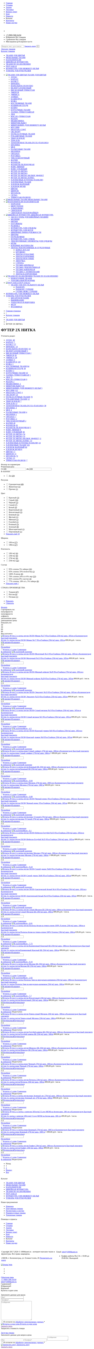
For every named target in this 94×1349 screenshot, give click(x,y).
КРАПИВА (15, 145)
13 (16, 403)
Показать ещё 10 (13, 534)
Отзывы (9, 5)
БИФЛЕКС (15, 84)
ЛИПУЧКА (20, 261)
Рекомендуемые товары (16, 1213)
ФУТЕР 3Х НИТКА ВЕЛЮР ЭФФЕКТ (27, 175)
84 (28, 366)
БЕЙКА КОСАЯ (23, 250)
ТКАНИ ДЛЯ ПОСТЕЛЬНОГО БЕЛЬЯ (27, 285)
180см (13, 545)
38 (45, 406)
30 (25, 368)
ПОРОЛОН (15, 204)
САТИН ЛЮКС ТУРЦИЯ (26, 291)
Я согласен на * (24, 1322)
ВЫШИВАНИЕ (17, 300)
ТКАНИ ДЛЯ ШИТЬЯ (15, 55)
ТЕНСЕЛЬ (15, 140)
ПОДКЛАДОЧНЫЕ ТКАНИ (23, 134)
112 (16, 390)
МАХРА (14, 119)
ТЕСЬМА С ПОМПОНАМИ (28, 272)
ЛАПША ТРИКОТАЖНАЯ (22, 112)
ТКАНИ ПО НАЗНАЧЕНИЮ (18, 64)
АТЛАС (14, 77)
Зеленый (14, 527)
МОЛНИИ (15, 219)
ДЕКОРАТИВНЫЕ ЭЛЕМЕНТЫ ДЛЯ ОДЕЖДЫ (31, 241)
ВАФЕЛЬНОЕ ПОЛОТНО (22, 86)
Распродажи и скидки (15, 1211)
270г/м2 (13, 558)
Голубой (13, 522)
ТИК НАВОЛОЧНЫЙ (20, 158)
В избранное (6, 652)
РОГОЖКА (15, 156)
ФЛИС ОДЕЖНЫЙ (19, 169)
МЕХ (13, 147)
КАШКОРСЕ (16, 99)
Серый (13, 500)
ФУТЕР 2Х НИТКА (19, 171)
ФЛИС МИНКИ (17, 167)
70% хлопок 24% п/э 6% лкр (22, 576)
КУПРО (14, 108)
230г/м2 (13, 556)
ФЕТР (13, 305)
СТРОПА (20, 263)
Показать (9, 601)
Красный (14, 498)
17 (14, 452)
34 (30, 349)
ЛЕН (13, 114)
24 (17, 395)
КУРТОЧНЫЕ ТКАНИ (20, 110)
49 (14, 423)
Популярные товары (14, 1209)
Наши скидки (11, 23)
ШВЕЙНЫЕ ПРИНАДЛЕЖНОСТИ (26, 232)
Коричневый (15, 510)
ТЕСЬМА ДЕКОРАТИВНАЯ (28, 267)
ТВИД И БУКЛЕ (18, 138)
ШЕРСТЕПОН (17, 206)
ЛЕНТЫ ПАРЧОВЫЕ (25, 256)
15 (15, 454)
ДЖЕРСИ (15, 92)
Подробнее (5, 647)
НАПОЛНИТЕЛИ (13, 60)
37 (15, 344)
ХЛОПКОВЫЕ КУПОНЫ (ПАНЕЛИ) (27, 180)
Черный (13, 503)
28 (16, 358)
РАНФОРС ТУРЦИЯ (24, 289)
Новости (9, 16)
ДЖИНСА (15, 94)
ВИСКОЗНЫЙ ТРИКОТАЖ (23, 90)
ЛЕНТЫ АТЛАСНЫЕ (25, 254)
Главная (9, 3)
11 (40, 438)
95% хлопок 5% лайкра (20, 569)
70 (32, 397)
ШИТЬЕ (14, 189)
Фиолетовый (15, 512)
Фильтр (4, 607)
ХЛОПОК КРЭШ (18, 186)
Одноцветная (16, 484)
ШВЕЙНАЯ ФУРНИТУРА (17, 62)
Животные (14, 487)
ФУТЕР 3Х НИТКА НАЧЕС (23, 178)
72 (17, 456)
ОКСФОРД (15, 132)
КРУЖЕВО (20, 252)
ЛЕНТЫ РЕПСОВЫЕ (25, 259)
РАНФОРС (20, 287)
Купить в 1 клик (10, 649)
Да (12, 476)
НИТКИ (14, 221)
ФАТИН (14, 160)
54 (24, 434)
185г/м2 (13, 553)
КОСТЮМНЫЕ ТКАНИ (21, 103)
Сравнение (21, 649)
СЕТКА (14, 195)
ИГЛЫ (13, 243)
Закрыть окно (30, 46)
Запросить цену (23, 1345)
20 (16, 355)
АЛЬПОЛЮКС (17, 208)
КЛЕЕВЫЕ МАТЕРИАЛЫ (22, 245)
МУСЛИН (15, 127)
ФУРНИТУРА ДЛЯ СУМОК (23, 239)
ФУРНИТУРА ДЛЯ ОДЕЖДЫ (23, 228)
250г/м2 (14, 561)
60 (26, 447)
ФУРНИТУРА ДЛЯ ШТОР (22, 230)
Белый (13, 507)
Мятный (13, 520)
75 (11, 377)
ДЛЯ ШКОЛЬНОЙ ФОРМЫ (23, 280)
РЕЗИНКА (15, 226)
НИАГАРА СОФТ (18, 129)
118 (19, 362)
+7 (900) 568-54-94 (13, 35)
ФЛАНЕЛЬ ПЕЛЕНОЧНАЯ (22, 164)
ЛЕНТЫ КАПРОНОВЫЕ (26, 274)
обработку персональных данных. (29, 1322)
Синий (13, 505)
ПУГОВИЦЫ (16, 224)
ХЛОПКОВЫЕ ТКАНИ (21, 182)
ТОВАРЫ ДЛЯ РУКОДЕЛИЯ (18, 71)
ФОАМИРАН (16, 307)
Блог (8, 14)
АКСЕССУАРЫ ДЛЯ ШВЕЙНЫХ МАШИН (29, 217)
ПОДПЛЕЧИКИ (17, 237)
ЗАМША (14, 97)
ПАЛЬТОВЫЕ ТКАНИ (20, 149)
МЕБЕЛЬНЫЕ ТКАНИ (15, 58)
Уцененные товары (14, 1215)
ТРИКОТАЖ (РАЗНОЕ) (21, 197)
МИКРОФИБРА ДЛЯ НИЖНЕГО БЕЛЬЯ (28, 125)
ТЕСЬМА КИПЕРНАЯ (25, 270)
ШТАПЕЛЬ (15, 193)
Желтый (13, 517)
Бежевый (14, 515)
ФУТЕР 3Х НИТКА (19, 173)
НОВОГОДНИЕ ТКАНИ (21, 278)
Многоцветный (16, 529)
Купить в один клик (28, 1324)
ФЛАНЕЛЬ (15, 162)
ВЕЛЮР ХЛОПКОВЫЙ (21, 88)
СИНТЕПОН (16, 210)
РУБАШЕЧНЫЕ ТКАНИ (21, 136)
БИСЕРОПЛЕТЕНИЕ (20, 298)
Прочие (13, 489)
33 (24, 436)
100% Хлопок (16, 574)
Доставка (10, 10)
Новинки (10, 1206)
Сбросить (10, 603)
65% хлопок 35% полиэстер (22, 572)
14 (17, 347)
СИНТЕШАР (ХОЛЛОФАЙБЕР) (24, 213)
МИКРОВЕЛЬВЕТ (19, 123)
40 (14, 340)
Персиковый (15, 532)
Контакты (10, 20)
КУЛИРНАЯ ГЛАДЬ (19, 105)
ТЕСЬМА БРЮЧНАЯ (25, 265)
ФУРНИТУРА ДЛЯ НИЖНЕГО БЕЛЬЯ (22, 68)
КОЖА (14, 101)
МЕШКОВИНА (17, 121)
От (2, 469)
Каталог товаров (8, 49)
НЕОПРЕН (15, 151)
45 (23, 386)
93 (17, 425)
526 (28, 445)
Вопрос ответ (11, 12)
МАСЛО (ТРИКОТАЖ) (21, 116)
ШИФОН (15, 191)
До (27, 469)
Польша (13, 597)
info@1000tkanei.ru (69, 1252)
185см (13, 542)
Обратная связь (7, 1277)
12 (29, 399)
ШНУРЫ (14, 235)
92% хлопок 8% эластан (20, 579)
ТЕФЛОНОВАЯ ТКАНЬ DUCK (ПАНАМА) (30, 143)
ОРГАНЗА (15, 154)
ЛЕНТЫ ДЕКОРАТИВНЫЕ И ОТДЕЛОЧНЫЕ (30, 248)
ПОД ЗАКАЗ (11, 66)
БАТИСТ (14, 81)
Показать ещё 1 (12, 583)
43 (27, 373)
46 (24, 432)
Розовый (14, 524)
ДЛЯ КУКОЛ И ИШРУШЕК (23, 302)
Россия (13, 594)
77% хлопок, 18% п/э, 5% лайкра (24, 581)
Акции (9, 7)
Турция (14, 592)
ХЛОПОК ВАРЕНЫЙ (20, 184)
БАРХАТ (14, 79)
